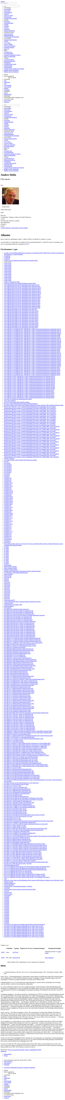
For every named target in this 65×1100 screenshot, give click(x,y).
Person (6, 93)
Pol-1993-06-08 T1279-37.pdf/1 (12, 819)
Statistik (6, 24)
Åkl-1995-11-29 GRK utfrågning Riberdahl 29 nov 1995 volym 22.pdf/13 (24, 927)
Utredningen (7, 8)
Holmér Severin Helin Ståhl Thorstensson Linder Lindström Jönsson (22, 571)
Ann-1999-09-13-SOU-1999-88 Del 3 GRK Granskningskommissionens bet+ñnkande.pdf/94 (29, 397)
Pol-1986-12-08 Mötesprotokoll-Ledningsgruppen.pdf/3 (19, 685)
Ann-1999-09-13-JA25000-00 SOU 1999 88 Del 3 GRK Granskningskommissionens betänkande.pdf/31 (32, 367)
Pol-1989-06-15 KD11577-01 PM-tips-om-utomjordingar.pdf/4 (21, 757)
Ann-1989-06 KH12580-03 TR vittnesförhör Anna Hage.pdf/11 (21, 312)
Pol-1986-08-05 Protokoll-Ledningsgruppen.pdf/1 (17, 653)
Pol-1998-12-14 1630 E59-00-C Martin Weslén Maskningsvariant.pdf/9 (23, 859)
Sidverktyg (7, 79)
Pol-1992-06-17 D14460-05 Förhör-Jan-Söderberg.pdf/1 (19, 802)
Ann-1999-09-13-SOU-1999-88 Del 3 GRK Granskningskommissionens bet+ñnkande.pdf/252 (29, 381)
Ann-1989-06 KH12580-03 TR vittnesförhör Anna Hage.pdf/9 (21, 327)
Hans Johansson (49, 957)
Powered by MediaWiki (10, 1067)
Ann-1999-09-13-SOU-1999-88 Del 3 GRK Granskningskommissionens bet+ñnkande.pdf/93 (29, 396)
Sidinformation (8, 67)
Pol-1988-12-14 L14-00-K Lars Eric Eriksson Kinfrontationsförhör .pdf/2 (23, 738)
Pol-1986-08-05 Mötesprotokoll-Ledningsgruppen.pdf (18, 649)
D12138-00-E (8, 470)
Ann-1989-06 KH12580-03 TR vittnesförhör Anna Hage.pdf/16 (21, 320)
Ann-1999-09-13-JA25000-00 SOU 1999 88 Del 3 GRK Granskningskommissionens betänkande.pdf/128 (32, 355)
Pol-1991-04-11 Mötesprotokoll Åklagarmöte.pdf (17, 789)
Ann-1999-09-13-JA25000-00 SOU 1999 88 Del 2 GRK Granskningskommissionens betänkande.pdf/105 (32, 338)
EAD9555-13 (7, 525)
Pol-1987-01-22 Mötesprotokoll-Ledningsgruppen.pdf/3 (19, 703)
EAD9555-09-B (8, 515)
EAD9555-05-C (8, 493)
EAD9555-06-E (8, 502)
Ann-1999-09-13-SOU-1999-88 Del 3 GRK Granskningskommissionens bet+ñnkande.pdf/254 (29, 382)
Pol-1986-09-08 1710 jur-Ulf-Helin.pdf (14, 655)
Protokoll (6, 14)
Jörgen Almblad (23, 228)
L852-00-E (7, 594)
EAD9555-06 (7, 495)
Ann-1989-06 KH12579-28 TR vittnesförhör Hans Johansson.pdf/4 (22, 300)
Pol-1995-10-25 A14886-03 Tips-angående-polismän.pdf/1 (19, 833)
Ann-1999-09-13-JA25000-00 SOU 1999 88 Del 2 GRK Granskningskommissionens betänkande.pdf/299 (32, 342)
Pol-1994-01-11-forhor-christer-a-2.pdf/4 (15, 825)
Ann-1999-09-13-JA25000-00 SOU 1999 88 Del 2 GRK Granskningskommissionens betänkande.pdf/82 (32, 352)
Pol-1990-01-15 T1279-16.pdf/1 (12, 767)
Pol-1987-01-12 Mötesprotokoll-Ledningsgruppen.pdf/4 (19, 693)
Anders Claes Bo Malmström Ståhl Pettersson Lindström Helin (21, 260)
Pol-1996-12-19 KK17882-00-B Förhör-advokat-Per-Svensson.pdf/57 (23, 854)
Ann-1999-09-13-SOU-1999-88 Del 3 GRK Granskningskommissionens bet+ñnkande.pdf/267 (29, 385)
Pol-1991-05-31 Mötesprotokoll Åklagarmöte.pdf (17, 790)
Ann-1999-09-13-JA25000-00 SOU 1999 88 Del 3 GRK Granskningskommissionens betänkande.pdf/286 (32, 365)
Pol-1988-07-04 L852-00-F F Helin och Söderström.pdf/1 (19, 726)
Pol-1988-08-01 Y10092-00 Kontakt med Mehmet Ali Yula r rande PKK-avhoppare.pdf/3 (28, 731)
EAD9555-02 (7, 481)
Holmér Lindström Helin (10, 569)
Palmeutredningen (9, 606)
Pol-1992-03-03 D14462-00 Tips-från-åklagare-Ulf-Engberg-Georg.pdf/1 (23, 799)
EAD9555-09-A (8, 513)
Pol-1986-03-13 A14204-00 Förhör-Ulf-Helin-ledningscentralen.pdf (22, 638)
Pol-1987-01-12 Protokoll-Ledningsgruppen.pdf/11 (17, 697)
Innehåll (6, 20)
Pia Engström (7, 607)
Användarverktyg (8, 99)
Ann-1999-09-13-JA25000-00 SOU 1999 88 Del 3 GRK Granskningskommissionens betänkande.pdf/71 (32, 371)
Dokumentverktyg (9, 32)
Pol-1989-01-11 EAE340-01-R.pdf (13, 740)
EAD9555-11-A (8, 521)
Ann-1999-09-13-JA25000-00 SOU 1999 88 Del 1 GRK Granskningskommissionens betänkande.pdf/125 (32, 332)
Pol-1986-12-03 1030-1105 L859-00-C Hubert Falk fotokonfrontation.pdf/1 (24, 679)
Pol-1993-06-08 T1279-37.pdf (12, 818)
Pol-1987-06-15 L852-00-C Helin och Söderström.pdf (18, 714)
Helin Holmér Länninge (10, 566)
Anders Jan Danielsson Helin (12, 282)
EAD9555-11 (7, 519)
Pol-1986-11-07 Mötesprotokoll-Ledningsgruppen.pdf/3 (19, 676)
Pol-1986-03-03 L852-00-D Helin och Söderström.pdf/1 (19, 614)
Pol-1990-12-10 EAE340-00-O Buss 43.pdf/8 (16, 784)
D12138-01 (7, 473)
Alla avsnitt (7, 11)
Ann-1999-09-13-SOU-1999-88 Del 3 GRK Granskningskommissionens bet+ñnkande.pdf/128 (29, 377)
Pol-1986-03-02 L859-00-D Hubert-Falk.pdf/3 (16, 609)
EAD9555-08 (7, 508)
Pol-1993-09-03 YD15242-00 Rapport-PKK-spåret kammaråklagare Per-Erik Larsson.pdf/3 (28, 821)
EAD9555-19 (7, 534)
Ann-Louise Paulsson (10, 400)
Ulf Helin (6, 897)
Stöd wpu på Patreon (9, 46)
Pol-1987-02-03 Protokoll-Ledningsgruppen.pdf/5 (17, 709)
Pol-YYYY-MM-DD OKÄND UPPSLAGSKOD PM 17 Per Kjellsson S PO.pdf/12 (27, 877)
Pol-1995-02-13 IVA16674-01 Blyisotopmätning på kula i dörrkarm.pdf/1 (23, 830)
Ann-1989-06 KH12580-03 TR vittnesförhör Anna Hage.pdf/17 (21, 321)
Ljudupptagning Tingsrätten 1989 (13, 604)
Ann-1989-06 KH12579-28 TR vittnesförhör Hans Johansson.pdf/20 (22, 297)
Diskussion (7, 82)
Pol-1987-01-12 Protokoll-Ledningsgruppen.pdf (17, 694)
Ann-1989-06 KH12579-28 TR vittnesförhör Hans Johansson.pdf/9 (22, 307)
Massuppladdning (9, 35)
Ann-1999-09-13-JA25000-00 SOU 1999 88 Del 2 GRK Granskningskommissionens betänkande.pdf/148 (32, 341)
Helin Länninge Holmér (10, 568)
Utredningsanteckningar (10, 40)
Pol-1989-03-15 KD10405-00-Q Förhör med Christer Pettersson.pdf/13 (23, 751)
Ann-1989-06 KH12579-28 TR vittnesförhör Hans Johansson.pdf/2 (22, 295)
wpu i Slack (7, 43)
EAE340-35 (7, 540)
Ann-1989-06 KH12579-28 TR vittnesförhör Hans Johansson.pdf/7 (22, 304)
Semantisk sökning (9, 47)
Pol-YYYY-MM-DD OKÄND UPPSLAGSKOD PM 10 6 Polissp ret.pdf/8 (24, 875)
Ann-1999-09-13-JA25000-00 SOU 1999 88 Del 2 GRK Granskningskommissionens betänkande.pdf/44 (32, 349)
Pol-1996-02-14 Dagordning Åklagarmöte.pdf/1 (17, 837)
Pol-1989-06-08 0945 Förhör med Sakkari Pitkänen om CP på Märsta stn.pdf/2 (25, 754)
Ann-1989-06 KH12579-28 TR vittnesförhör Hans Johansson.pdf (21, 285)
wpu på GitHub (8, 44)
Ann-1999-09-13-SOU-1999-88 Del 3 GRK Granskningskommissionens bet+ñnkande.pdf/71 (29, 394)
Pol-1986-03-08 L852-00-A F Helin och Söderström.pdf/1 (19, 626)
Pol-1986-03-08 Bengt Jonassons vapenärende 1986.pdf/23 (20, 621)
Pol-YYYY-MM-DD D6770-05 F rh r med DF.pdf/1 (18, 872)
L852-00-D (7, 591)
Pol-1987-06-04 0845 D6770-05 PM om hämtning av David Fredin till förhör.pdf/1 (26, 712)
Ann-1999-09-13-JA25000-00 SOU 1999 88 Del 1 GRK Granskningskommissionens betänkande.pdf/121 (32, 329)
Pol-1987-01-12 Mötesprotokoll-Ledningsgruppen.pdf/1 (19, 690)
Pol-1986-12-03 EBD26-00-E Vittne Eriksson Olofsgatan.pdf (20, 681)
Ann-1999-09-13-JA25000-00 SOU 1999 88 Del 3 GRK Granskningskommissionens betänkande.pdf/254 (32, 359)
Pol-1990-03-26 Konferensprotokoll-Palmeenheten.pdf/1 (19, 772)
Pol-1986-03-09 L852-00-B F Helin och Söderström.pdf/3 (19, 633)
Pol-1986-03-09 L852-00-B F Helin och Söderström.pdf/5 (19, 636)
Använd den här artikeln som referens (14, 68)
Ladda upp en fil (8, 33)
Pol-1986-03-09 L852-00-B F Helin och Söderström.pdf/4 (19, 635)
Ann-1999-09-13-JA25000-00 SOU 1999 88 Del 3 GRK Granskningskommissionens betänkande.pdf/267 (32, 362)
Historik (6, 88)
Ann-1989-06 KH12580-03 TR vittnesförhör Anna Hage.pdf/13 (21, 315)
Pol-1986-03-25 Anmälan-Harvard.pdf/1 (15, 647)
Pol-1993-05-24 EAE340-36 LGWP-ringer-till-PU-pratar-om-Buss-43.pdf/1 (24, 815)
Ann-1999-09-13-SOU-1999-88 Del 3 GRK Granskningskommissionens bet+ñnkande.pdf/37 (29, 391)
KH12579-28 (7, 575)
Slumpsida (7, 29)
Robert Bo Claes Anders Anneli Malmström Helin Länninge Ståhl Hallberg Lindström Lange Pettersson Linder (33, 880)
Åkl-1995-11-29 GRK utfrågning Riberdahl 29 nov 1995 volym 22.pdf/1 (23, 926)
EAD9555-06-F (8, 504)
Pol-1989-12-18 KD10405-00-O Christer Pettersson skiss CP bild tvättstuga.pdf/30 (26, 766)
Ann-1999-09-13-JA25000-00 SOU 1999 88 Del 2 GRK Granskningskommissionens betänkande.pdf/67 (32, 350)
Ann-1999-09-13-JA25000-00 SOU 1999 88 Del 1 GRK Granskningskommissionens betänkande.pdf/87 (32, 336)
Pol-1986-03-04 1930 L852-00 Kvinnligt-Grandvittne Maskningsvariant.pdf (24, 615)
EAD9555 (7, 476)
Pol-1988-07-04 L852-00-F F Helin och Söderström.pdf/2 (19, 728)
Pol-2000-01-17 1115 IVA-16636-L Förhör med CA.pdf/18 (20, 860)
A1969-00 (7, 259)
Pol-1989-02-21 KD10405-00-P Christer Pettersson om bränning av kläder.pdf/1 (25, 746)
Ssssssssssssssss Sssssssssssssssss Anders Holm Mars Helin (20, 889)
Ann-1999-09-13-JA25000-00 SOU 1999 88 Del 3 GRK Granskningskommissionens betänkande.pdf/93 (32, 373)
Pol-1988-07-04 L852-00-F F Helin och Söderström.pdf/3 (19, 729)
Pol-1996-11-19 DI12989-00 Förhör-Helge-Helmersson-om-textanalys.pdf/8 (24, 843)
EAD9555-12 (7, 522)
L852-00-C (7, 588)
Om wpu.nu (7, 1063)
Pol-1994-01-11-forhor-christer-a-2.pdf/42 (15, 827)
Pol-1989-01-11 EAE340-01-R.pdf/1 (14, 741)
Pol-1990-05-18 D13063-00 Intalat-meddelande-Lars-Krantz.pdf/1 (22, 775)
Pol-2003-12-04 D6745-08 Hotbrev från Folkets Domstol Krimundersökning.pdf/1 (26, 862)
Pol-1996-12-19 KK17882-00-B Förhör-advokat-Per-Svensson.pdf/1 (22, 851)
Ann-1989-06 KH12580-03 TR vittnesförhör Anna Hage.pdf (20, 309)
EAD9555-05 (7, 489)
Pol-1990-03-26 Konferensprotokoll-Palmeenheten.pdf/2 (19, 773)
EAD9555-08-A (8, 510)
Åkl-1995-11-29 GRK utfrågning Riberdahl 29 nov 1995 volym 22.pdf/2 (23, 930)
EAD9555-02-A (8, 483)
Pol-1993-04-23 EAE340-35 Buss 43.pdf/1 (15, 810)
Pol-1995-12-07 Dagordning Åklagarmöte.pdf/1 (17, 834)
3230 (5, 878)
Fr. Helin (6, 547)
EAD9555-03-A (8, 486)
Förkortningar (7, 17)
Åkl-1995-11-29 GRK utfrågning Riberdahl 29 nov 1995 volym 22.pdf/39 (24, 936)
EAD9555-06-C (8, 499)
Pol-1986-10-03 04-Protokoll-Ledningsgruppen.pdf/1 (18, 667)
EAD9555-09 (7, 511)
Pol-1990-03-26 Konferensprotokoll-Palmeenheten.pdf (18, 770)
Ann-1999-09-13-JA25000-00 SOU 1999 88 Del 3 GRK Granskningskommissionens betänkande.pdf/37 (32, 368)
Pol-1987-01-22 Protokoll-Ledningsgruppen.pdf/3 (17, 705)
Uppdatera (7, 90)
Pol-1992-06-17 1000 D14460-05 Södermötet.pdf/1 (18, 801)
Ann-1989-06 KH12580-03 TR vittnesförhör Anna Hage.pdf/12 (21, 314)
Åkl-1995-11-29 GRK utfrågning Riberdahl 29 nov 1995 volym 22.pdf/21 (24, 932)
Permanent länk (8, 65)
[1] (28, 243)
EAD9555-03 (7, 484)
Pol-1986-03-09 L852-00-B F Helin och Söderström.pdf (19, 627)
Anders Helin (7, 263)
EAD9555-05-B (8, 492)
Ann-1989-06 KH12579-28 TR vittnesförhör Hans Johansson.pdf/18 (22, 292)
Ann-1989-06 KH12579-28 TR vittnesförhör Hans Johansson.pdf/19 (22, 294)
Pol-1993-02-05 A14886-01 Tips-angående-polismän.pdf (19, 805)
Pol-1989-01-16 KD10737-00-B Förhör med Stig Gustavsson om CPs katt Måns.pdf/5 (27, 744)
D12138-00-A (8, 464)
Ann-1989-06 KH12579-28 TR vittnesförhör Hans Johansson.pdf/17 (22, 291)
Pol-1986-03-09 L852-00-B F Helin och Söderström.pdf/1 (19, 630)
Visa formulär (7, 85)
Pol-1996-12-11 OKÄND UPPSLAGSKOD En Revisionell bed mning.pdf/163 (25, 848)
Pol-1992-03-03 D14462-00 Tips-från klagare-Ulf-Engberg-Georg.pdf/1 (23, 798)
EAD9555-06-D (8, 501)
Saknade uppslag (8, 882)
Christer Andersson (9, 458)
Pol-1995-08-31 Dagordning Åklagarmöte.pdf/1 (17, 831)
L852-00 (6, 578)
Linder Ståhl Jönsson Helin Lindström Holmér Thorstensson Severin (22, 601)
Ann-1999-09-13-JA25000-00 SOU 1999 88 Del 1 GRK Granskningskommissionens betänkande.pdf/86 (32, 335)
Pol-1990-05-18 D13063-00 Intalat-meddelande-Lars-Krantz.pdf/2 (22, 778)
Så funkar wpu (8, 52)
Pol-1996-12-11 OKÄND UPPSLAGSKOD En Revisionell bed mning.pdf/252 (25, 850)
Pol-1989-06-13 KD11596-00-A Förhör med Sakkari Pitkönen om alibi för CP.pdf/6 (26, 755)
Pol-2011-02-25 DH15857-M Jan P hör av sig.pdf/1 (18, 863)
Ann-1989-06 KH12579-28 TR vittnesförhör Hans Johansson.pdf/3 (22, 298)
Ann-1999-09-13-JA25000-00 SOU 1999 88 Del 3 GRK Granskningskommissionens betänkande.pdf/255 (32, 361)
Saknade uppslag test (9, 883)
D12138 (6, 461)
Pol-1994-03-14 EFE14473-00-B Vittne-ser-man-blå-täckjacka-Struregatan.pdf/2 (25, 828)
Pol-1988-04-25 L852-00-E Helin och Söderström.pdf (18, 719)
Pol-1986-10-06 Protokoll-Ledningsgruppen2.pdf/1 (17, 670)
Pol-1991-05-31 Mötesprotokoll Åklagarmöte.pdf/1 (17, 792)
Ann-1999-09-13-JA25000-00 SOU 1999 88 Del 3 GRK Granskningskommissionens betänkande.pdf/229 (32, 356)
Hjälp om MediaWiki (9, 56)
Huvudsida (7, 21)
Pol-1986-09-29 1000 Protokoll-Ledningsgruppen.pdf (18, 662)
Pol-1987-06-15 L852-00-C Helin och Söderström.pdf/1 (19, 717)
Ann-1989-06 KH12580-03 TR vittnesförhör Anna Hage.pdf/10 (21, 310)
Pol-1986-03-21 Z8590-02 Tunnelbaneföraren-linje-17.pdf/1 (20, 645)
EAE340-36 (7, 542)
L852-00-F (7, 597)
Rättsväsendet (7, 94)
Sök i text (6, 49)
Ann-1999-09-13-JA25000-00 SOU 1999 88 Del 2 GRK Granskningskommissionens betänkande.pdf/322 (32, 344)
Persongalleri (7, 9)
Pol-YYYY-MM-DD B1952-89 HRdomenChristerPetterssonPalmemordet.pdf (25, 868)
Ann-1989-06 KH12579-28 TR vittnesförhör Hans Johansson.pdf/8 (22, 306)
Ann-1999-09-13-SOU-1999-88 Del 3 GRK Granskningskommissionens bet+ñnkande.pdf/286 (29, 388)
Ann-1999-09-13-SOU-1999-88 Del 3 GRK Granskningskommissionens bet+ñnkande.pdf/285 (29, 387)
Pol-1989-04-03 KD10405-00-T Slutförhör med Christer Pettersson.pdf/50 (24, 752)
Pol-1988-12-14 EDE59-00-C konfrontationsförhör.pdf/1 (19, 737)
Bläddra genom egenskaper (11, 70)
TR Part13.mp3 (8, 894)
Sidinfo (6, 74)
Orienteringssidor (8, 23)
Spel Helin (7, 888)
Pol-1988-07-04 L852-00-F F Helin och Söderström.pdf (19, 723)
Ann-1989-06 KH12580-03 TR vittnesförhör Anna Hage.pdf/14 (21, 317)
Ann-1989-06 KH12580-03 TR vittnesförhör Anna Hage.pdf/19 (21, 324)
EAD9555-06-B (8, 498)
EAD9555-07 (7, 505)
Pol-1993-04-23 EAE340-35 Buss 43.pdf (15, 808)
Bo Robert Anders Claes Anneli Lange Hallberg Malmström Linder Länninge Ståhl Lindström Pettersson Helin (33, 405)
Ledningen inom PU (9, 600)
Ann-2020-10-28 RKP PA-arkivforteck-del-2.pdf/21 (18, 399)
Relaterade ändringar (9, 61)
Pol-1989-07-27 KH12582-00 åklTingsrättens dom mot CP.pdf (20, 758)
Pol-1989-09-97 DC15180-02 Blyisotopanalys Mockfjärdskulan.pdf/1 (22, 763)
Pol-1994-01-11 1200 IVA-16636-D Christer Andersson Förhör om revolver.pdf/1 (26, 824)
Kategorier (7, 91)
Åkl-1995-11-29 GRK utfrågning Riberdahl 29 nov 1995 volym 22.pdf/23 (24, 933)
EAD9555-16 (7, 528)
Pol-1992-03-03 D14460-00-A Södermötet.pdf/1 (17, 793)
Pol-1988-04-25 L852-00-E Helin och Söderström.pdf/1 (19, 722)
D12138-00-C (8, 467)
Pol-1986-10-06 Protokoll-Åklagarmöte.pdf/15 (16, 674)
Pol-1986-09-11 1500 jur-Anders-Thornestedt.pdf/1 (17, 658)
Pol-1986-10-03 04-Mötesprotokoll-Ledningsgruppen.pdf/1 (20, 665)
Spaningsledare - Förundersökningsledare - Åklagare (18, 886)
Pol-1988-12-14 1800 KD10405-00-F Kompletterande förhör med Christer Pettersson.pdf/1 (28, 735)
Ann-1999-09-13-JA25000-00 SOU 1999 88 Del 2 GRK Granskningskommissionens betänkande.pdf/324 (32, 346)
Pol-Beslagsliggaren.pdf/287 (11, 865)
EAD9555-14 (7, 527)
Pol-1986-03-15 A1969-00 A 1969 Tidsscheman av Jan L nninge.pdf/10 (23, 642)
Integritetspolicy (8, 1061)
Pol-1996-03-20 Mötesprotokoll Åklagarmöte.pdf (17, 839)
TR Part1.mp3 (8, 892)
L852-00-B (7, 585)
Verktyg (6, 58)
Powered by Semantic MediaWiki (26, 1067)
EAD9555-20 (7, 536)
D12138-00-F (7, 472)
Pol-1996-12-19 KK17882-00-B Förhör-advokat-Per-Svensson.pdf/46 (23, 853)
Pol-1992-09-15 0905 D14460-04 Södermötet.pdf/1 (18, 804)
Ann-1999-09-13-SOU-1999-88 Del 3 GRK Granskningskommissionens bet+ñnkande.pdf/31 (29, 390)
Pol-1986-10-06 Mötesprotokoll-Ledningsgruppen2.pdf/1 (19, 668)
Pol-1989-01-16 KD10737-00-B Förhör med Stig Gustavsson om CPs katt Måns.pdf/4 (27, 743)
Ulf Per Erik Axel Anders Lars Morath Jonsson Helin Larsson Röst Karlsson (24, 924)
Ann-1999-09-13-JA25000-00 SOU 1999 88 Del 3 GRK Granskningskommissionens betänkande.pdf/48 (32, 370)
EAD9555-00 (7, 478)
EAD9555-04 (7, 487)
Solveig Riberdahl (9, 885)
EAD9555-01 (7, 480)
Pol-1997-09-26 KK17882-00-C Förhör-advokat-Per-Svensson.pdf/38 (23, 856)
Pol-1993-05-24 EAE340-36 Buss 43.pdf (15, 811)
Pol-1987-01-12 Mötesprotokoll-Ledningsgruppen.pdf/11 (19, 691)
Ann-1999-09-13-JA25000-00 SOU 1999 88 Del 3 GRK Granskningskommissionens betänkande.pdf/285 (32, 364)
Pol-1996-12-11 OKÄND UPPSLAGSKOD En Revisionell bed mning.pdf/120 (25, 845)
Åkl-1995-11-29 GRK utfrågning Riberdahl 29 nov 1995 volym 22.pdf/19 (24, 929)
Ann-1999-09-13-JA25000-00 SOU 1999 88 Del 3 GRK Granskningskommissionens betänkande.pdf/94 (32, 374)
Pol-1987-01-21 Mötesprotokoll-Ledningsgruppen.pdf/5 (19, 700)
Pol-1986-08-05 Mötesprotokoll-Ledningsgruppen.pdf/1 (19, 650)
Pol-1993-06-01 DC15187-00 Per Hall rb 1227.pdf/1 (18, 816)
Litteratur (6, 26)
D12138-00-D (8, 469)
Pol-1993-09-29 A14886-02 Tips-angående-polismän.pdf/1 (19, 822)
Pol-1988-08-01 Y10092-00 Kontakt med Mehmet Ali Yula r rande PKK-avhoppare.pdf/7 (28, 732)
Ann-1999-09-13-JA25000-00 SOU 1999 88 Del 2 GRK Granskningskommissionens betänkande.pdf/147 (32, 339)
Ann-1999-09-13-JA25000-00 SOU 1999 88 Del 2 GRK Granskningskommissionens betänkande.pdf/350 (32, 347)
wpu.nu (3, 1)
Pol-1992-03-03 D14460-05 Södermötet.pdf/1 (16, 796)
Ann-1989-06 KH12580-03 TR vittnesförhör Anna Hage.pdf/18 (21, 323)
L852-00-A (7, 582)
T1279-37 (6, 891)
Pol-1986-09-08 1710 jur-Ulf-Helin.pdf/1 (15, 656)
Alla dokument (8, 12)
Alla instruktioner (8, 53)
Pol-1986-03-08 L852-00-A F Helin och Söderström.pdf (19, 623)
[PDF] (3, 952)
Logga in (6, 102)
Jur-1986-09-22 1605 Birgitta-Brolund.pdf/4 (16, 572)
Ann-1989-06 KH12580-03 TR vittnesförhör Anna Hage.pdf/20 (21, 326)
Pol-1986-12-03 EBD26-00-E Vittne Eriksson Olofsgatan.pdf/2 (21, 684)
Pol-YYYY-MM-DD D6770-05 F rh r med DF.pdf (17, 871)
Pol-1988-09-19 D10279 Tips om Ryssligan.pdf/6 (17, 734)
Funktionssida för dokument (11, 36)
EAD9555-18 (7, 533)
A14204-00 (7, 256)
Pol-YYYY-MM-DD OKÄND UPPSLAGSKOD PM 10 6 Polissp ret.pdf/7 (24, 874)
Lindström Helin (8, 603)
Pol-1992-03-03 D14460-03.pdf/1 (13, 795)
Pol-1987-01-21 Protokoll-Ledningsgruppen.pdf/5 (17, 702)
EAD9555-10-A (8, 518)
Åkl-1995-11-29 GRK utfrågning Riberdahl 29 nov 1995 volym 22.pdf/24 (24, 935)
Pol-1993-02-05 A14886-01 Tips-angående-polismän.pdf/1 (19, 807)
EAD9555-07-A (8, 507)
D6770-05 (7, 475)
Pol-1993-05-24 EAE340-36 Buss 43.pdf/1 (15, 813)
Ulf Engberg (7, 895)
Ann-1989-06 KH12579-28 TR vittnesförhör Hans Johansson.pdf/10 (22, 288)
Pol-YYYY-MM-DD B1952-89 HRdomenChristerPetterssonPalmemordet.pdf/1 (25, 869)
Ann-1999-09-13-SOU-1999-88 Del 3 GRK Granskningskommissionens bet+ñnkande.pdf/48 (29, 393)
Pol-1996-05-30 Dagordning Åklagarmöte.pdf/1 (17, 842)
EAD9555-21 (7, 537)
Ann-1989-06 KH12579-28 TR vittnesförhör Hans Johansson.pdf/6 (22, 303)
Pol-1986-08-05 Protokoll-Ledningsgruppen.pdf (17, 652)
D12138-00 (7, 463)
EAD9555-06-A (8, 496)
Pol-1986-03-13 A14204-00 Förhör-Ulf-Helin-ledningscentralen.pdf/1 (22, 641)
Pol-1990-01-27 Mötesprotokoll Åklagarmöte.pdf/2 (17, 769)
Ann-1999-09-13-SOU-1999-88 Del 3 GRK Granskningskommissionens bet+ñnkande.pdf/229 (29, 379)
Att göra (6, 27)
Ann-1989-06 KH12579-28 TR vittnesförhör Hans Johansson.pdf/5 (22, 301)
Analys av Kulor (8, 15)
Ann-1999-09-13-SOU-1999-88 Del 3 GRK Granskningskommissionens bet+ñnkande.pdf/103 (29, 376)
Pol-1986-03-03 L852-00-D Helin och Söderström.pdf (18, 610)
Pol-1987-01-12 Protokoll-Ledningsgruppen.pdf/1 (17, 696)
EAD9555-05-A (8, 490)
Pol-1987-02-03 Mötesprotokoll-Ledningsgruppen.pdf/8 (19, 708)
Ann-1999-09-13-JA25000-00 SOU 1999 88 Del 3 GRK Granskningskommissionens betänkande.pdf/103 (32, 353)
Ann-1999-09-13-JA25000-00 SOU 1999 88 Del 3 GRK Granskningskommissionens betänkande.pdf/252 (32, 358)
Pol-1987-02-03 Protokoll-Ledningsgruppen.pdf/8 (17, 711)
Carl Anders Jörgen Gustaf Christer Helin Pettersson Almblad (20, 460)
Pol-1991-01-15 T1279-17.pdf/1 (12, 786)
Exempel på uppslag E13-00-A (12, 55)
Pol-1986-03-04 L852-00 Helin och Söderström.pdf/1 (18, 620)
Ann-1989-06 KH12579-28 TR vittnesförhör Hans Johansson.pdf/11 (22, 289)
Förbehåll (6, 1064)
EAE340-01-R (8, 539)
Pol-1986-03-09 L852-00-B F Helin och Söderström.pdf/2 (19, 632)
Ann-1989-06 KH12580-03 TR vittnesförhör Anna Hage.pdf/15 (21, 318)
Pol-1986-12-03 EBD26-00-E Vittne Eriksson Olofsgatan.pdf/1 (21, 682)
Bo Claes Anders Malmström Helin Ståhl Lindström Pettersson (20, 403)
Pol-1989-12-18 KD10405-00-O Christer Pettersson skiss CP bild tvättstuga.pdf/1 (26, 764)
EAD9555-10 (7, 516)
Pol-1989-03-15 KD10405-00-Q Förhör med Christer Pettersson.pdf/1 (23, 749)
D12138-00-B (8, 466)
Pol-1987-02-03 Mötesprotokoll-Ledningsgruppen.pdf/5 (19, 706)
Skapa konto (7, 100)
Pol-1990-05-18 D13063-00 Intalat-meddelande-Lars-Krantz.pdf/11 (22, 776)
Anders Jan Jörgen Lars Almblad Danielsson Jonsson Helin (20, 283)
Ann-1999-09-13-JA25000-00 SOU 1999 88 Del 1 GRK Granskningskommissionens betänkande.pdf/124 (32, 330)
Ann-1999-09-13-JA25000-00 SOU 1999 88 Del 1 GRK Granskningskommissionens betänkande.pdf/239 (32, 333)
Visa (5, 84)
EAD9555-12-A (8, 524)
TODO (6, 41)
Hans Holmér (14, 228)
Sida (5, 80)
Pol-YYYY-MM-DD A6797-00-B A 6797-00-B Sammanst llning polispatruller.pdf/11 (27, 866)
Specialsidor (7, 62)
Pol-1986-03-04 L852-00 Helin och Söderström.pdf (18, 617)
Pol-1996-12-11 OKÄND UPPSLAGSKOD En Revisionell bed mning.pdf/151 (25, 846)
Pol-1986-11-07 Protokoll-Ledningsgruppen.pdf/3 (17, 677)
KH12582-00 (7, 577)
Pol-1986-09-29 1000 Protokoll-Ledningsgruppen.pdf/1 (19, 664)
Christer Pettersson (6, 228)
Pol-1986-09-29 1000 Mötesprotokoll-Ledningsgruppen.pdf (20, 659)
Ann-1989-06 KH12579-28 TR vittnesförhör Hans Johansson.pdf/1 (22, 286)
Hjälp (5, 50)
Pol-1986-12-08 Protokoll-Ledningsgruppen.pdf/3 (17, 687)
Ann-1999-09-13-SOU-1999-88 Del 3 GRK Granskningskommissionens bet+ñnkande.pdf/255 (29, 384)
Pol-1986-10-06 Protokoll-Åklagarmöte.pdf (15, 671)
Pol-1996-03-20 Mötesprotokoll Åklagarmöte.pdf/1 (17, 840)
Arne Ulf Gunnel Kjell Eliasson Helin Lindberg (17, 402)
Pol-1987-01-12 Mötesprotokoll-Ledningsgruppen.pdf (18, 688)
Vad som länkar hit (9, 59)
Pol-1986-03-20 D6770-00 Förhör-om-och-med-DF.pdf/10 (19, 644)
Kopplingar (7, 96)
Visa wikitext (7, 87)
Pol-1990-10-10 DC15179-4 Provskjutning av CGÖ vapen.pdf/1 (21, 783)
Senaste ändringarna (9, 30)
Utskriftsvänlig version (10, 64)
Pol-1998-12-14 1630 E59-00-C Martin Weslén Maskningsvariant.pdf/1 (23, 857)
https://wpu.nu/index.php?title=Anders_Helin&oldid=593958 (24, 1050)
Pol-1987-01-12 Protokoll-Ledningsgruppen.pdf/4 (17, 699)
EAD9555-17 (7, 530)
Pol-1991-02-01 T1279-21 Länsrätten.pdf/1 (15, 787)
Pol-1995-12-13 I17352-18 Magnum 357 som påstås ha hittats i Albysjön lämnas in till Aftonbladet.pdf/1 (32, 836)
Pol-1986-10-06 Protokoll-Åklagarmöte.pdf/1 (16, 673)
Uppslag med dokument (10, 18)
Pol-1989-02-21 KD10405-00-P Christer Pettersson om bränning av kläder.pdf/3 (25, 748)
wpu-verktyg (7, 38)
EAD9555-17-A (8, 531)
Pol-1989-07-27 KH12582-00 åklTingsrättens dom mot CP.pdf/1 (21, 761)
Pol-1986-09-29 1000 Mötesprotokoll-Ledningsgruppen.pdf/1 (20, 661)
